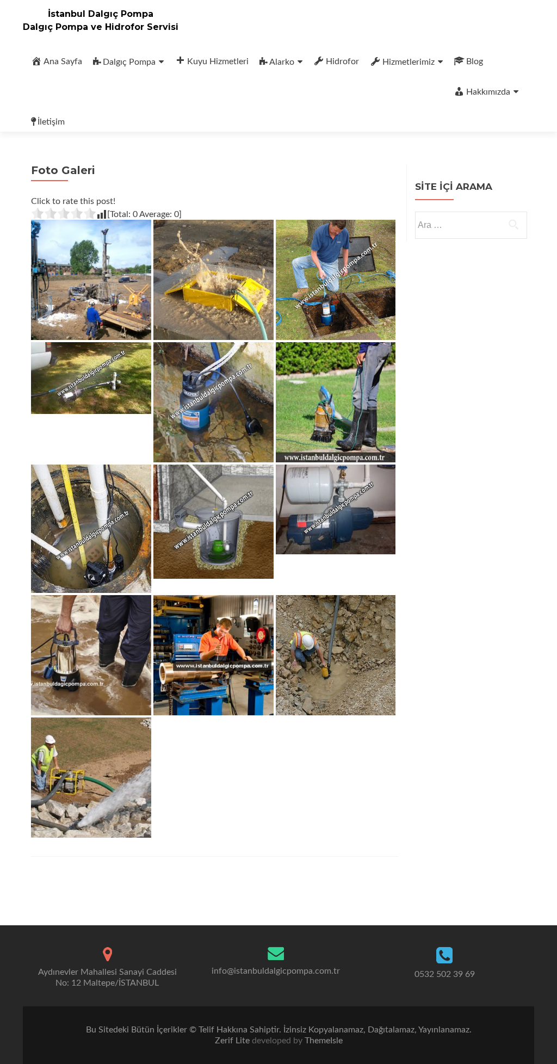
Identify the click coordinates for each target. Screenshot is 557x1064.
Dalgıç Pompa (129, 62)
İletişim (51, 121)
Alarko (281, 62)
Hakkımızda (488, 92)
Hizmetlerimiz (408, 62)
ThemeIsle (324, 1040)
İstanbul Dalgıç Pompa (100, 14)
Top (531, 1038)
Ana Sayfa (63, 61)
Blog (474, 61)
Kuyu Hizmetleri (218, 61)
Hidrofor (342, 61)
